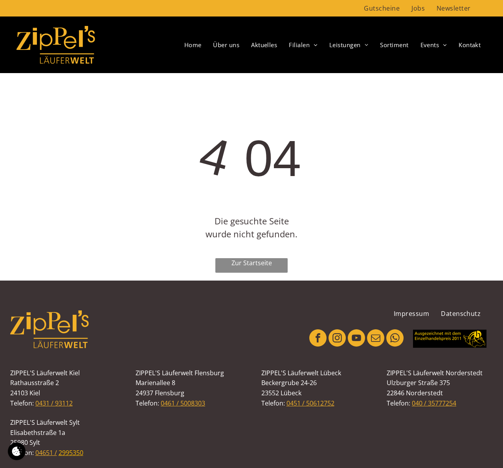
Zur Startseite (251, 263)
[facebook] (318, 339)
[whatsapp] (395, 339)
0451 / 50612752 (310, 403)
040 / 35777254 (434, 403)
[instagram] (337, 339)
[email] (375, 339)
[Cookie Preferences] (17, 451)
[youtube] (356, 339)
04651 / (46, 452)
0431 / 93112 (54, 403)
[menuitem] (382, 8)
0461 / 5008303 (183, 403)
